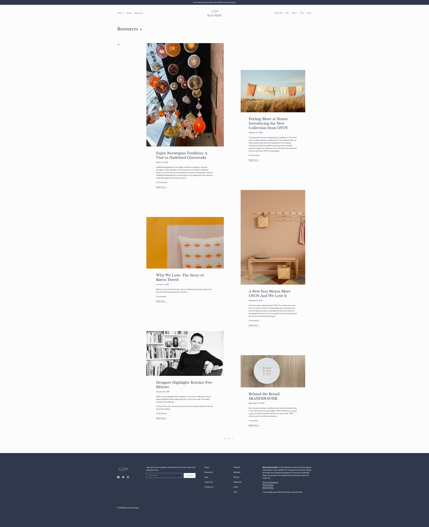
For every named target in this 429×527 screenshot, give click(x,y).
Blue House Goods (131, 508)
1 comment (253, 421)
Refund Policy (268, 488)
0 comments (254, 321)
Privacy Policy (268, 485)
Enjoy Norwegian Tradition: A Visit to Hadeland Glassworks (181, 155)
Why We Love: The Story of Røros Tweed (180, 277)
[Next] (232, 438)
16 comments (254, 155)
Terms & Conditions (270, 482)
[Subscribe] (140, 29)
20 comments (161, 182)
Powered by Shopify (123, 512)
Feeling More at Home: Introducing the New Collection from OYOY (268, 123)
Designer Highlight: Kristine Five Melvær (184, 384)
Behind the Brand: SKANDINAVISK (264, 396)
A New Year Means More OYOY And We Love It (270, 293)
